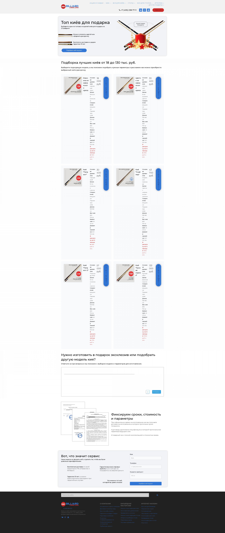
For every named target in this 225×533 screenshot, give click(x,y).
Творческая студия (147, 509)
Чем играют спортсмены (149, 513)
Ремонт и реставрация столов (130, 515)
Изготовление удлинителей (129, 511)
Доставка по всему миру (108, 509)
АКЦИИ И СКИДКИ (96, 3)
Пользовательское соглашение (106, 523)
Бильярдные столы (147, 518)
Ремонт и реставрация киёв (130, 508)
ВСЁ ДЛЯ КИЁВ (118, 3)
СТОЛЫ (131, 3)
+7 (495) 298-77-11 (128, 10)
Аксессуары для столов (148, 520)
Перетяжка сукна (126, 520)
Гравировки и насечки (128, 513)
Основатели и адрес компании (110, 506)
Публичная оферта (106, 526)
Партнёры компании (106, 516)
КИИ (107, 3)
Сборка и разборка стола (129, 518)
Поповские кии (146, 511)
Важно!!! (158, 10)
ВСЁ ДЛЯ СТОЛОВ (144, 3)
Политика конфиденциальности (107, 519)
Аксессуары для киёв (148, 516)
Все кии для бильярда (148, 506)
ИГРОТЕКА (159, 3)
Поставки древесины (127, 522)
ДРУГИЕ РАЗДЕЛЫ (156, 5)
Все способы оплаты (106, 511)
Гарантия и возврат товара (108, 513)
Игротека (144, 523)
